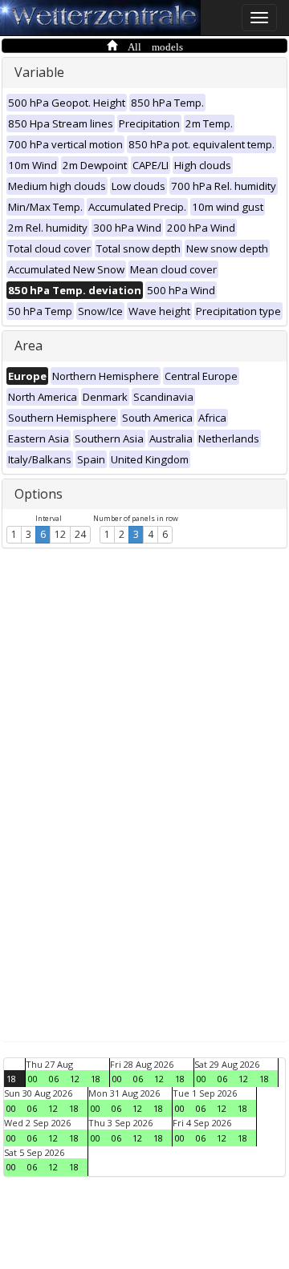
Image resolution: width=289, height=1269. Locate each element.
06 (54, 1079)
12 (60, 534)
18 (11, 1079)
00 (33, 1079)
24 (80, 534)
